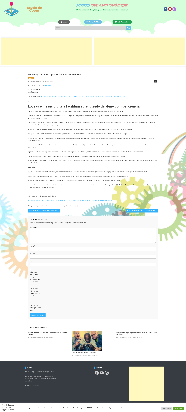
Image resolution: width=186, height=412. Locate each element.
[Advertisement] (46, 51)
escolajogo (49, 81)
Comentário (34, 227)
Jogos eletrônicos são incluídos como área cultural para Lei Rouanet (47, 334)
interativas (45, 206)
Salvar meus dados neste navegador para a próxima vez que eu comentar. (35, 277)
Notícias (31, 78)
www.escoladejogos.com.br (45, 372)
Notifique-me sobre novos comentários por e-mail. (35, 292)
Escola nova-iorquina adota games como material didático (142, 210)
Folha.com (47, 85)
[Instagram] (174, 9)
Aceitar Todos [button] (178, 408)
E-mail (32, 254)
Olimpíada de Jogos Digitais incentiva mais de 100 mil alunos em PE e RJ (136, 334)
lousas (54, 206)
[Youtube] (170, 9)
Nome (32, 246)
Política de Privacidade (32, 385)
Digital (37, 206)
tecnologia (73, 206)
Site (31, 262)
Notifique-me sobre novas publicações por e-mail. (35, 306)
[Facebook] (165, 9)
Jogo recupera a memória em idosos (84, 353)
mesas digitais (63, 206)
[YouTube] (101, 373)
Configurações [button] (166, 408)
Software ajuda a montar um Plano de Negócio (45, 210)
